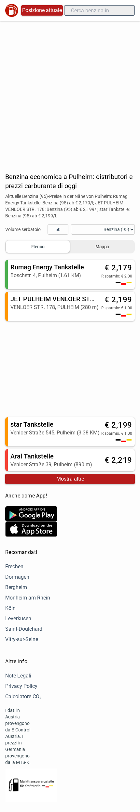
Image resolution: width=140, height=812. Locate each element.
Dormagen (17, 577)
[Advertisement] (70, 94)
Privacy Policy (21, 686)
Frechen (14, 566)
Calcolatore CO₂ (23, 696)
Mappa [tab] (102, 246)
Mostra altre (70, 479)
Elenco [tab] (38, 246)
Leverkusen (18, 618)
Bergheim (16, 587)
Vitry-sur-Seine (21, 639)
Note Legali (18, 676)
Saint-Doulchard (23, 629)
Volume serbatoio (23, 229)
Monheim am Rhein (27, 598)
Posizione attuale (42, 10)
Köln (10, 608)
